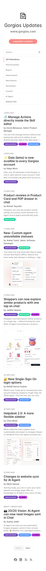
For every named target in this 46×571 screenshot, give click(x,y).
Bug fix (9, 70)
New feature (11, 80)
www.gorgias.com (23, 31)
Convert (9, 91)
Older (28, 548)
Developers (11, 86)
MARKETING (11, 102)
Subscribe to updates (23, 41)
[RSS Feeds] (31, 559)
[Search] (39, 52)
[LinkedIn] (21, 559)
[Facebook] (16, 559)
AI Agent (9, 96)
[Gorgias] (23, 16)
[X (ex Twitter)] (27, 559)
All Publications (13, 59)
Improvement (11, 75)
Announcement (12, 65)
